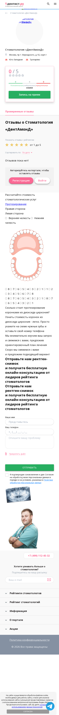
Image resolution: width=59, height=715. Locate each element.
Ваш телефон (11, 427)
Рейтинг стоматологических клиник (7, 13)
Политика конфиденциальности (29, 640)
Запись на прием (29, 94)
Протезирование (15, 204)
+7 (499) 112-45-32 (39, 555)
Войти (42, 180)
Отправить (29, 467)
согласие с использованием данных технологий (30, 705)
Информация (18, 611)
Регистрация (21, 180)
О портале (16, 620)
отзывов (29, 87)
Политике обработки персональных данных (31, 481)
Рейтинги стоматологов (25, 593)
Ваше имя (10, 417)
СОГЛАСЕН (28, 712)
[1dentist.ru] (14, 4)
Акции (14, 628)
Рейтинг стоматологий (25, 602)
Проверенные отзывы (19, 111)
